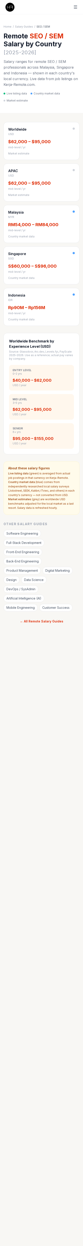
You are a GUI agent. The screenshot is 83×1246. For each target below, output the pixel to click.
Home (8, 26)
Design (11, 580)
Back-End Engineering (22, 561)
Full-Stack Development (23, 543)
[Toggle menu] (75, 7)
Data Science (34, 580)
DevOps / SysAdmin (20, 589)
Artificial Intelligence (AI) (23, 598)
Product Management (22, 570)
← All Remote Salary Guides (41, 621)
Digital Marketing (57, 570)
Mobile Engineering (20, 607)
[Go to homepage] (10, 7)
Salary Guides (24, 26)
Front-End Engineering (22, 552)
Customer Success (55, 607)
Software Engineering (22, 533)
